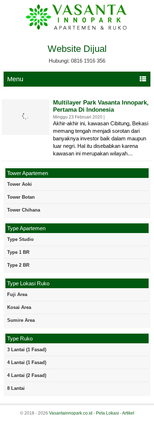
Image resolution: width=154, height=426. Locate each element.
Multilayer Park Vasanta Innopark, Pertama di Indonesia (101, 106)
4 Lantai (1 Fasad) (26, 362)
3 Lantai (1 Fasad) (26, 349)
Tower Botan (21, 197)
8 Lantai (16, 388)
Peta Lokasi (107, 413)
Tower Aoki (19, 184)
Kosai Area (19, 307)
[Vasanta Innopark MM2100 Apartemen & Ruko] (77, 29)
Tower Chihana (23, 210)
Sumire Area (21, 320)
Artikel (128, 413)
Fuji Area (17, 294)
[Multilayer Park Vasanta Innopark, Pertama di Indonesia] (26, 128)
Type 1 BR (18, 252)
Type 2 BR (18, 265)
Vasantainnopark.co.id (70, 413)
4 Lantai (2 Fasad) (26, 375)
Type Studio (20, 239)
